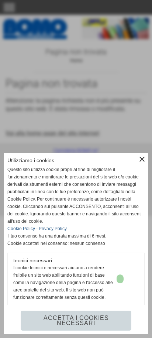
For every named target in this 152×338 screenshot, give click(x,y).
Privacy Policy (53, 228)
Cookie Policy (21, 228)
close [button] (142, 159)
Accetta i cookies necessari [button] (76, 320)
